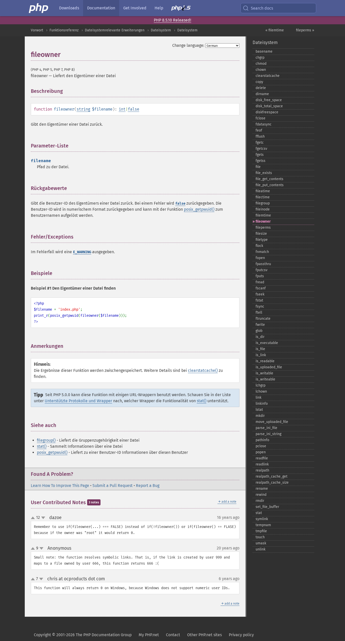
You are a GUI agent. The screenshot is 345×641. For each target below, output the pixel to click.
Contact (173, 634)
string (83, 109)
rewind (261, 495)
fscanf (261, 288)
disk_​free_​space (269, 100)
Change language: (188, 45)
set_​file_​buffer (267, 507)
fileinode (263, 209)
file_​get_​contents (269, 179)
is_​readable (265, 361)
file (258, 167)
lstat (259, 410)
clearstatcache (268, 76)
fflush (260, 136)
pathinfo (262, 440)
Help (159, 8)
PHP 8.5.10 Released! (172, 20)
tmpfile (261, 531)
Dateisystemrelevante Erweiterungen (114, 30)
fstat (259, 300)
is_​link (261, 355)
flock (259, 246)
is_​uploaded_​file (269, 367)
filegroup (263, 203)
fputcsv (261, 270)
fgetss (260, 161)
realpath (262, 470)
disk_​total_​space (269, 106)
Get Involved (134, 8)
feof (259, 130)
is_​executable (267, 343)
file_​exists (264, 173)
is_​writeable (265, 379)
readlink (262, 464)
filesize (261, 233)
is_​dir (260, 337)
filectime (263, 197)
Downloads (69, 8)
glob (259, 331)
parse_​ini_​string (268, 434)
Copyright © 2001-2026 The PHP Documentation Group (83, 634)
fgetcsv (261, 148)
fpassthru (263, 264)
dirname (262, 94)
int (122, 109)
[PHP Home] (39, 8)
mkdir (260, 416)
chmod (261, 63)
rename (262, 488)
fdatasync (264, 124)
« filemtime (274, 30)
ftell (259, 312)
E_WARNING (82, 252)
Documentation (101, 8)
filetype (262, 240)
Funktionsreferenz (64, 30)
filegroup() (46, 440)
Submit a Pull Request (112, 485)
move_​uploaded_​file (272, 422)
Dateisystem (161, 30)
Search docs (262, 8)
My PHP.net (149, 634)
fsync (260, 306)
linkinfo (262, 403)
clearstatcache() (203, 370)
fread (260, 282)
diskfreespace (267, 112)
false (133, 109)
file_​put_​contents (270, 185)
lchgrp (260, 385)
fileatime (263, 191)
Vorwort (37, 30)
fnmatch (262, 252)
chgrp (260, 57)
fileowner (263, 221)
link (258, 397)
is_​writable (264, 373)
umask (261, 543)
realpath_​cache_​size (272, 482)
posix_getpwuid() (199, 209)
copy (259, 82)
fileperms (263, 227)
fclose (260, 118)
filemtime (263, 215)
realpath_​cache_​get (271, 476)
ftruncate (263, 318)
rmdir (260, 501)
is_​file (260, 349)
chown (261, 70)
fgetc (260, 142)
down (43, 518)
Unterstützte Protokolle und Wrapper (78, 400)
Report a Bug (147, 485)
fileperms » (305, 30)
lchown (261, 391)
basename (264, 51)
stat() (201, 400)
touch (260, 537)
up (34, 518)
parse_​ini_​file (266, 428)
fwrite (260, 325)
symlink (262, 519)
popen (261, 452)
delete (261, 88)
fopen (260, 258)
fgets (260, 155)
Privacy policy (241, 634)
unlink (260, 549)
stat (259, 513)
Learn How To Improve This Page (60, 485)
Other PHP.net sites (204, 634)
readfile (262, 458)
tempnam (263, 525)
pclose (261, 446)
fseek (260, 294)
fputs (260, 276)
